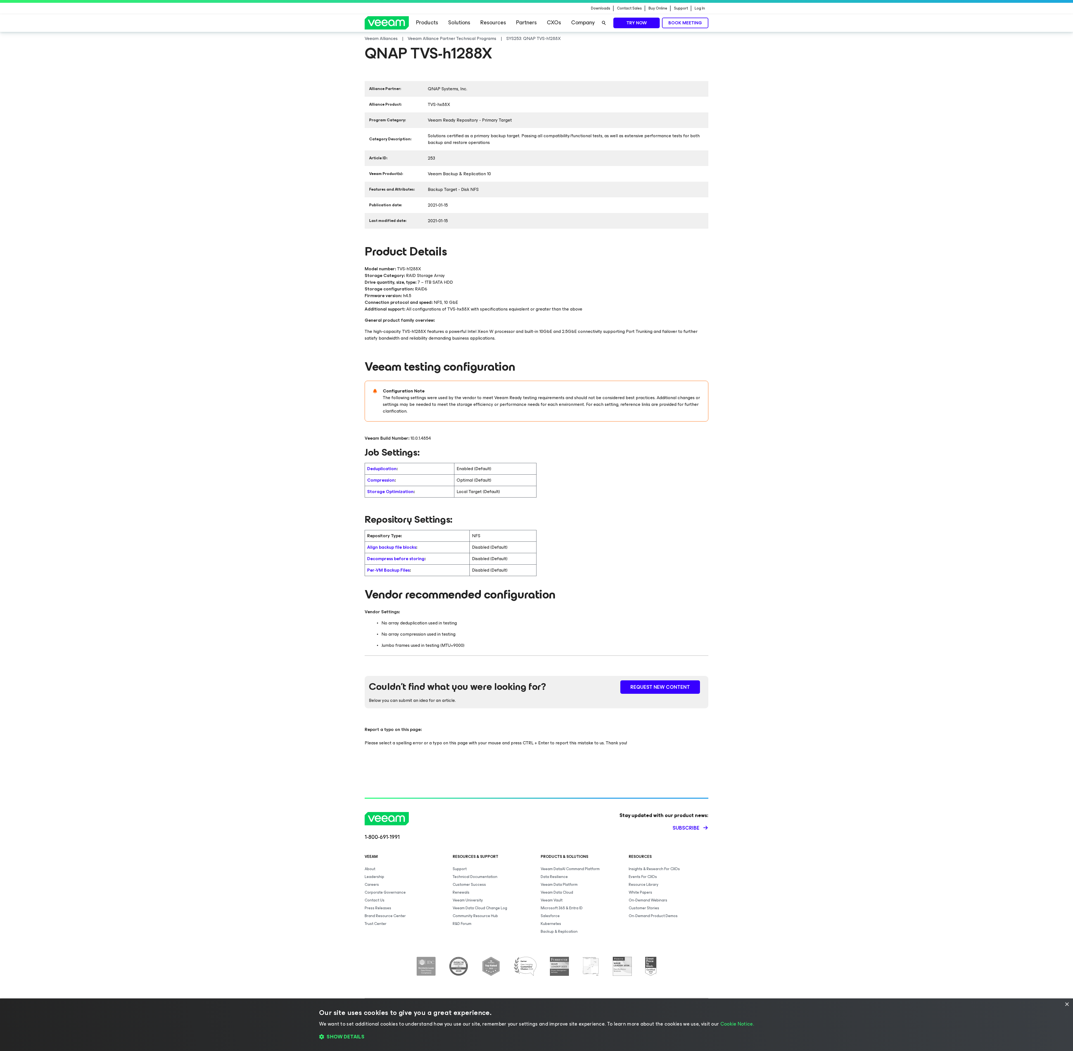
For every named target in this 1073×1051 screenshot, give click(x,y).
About (370, 869)
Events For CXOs (643, 877)
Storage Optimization (390, 491)
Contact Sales (629, 8)
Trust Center (375, 923)
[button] (536, 1037)
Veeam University (468, 900)
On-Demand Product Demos (653, 916)
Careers (372, 884)
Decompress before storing (395, 558)
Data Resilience (554, 877)
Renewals (461, 892)
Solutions (459, 22)
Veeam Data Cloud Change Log (480, 908)
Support (681, 8)
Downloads (600, 8)
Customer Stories (644, 908)
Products (427, 22)
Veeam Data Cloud (557, 892)
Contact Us (374, 900)
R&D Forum (462, 923)
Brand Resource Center (385, 916)
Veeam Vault (551, 900)
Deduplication (382, 468)
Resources (493, 22)
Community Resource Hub (475, 916)
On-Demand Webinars (648, 900)
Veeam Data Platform (559, 884)
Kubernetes (551, 923)
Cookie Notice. (737, 1024)
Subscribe (686, 828)
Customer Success (469, 884)
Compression (381, 480)
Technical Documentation (475, 877)
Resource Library (643, 884)
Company (583, 22)
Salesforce (550, 916)
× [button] (1067, 1004)
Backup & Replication (559, 931)
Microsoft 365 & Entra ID (562, 908)
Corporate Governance (385, 892)
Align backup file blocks (391, 547)
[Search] (604, 23)
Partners (526, 22)
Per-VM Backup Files (388, 570)
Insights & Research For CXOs (654, 869)
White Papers (640, 892)
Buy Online (658, 8)
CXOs (554, 22)
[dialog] (536, 1024)
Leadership (374, 877)
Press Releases (378, 908)
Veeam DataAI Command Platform (570, 869)
